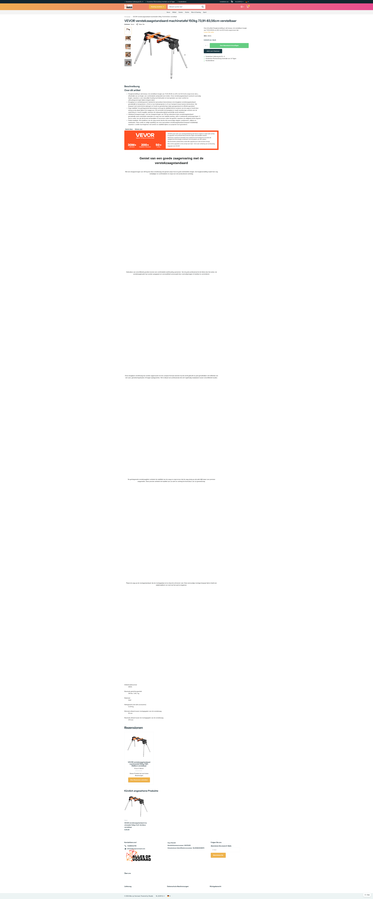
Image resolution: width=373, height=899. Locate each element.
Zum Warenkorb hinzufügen (229, 45)
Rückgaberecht (215, 886)
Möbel (174, 12)
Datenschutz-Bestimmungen (178, 886)
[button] (185, 55)
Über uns (127, 873)
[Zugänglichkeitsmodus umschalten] (232, 1)
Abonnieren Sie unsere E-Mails (221, 846)
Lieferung (127, 886)
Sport (204, 12)
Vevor (168, 12)
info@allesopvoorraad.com (136, 848)
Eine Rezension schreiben (139, 780)
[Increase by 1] (208, 43)
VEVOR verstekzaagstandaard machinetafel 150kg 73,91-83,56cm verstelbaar (135, 825)
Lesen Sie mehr (209, 32)
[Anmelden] (242, 7)
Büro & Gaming (196, 12)
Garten (181, 12)
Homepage (127, 16)
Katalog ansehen (157, 6)
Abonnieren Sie (218, 855)
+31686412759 (131, 846)
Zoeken (202, 7)
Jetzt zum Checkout (213, 51)
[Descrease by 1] (208, 47)
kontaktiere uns (224, 1)
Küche (187, 12)
